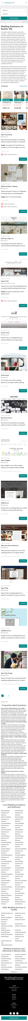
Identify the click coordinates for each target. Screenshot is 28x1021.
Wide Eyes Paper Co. (7, 238)
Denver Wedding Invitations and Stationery (5, 838)
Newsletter (14, 997)
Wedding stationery (5, 132)
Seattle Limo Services (20, 926)
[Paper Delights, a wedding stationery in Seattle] (14, 447)
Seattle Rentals (5, 936)
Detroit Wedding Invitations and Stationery (19, 838)
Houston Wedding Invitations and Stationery (5, 851)
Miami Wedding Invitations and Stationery (19, 863)
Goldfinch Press (6, 630)
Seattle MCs (18, 930)
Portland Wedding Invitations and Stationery (5, 882)
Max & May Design (6, 673)
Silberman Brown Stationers (10, 545)
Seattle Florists (19, 923)
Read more (22, 159)
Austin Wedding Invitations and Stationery (19, 813)
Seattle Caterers (19, 917)
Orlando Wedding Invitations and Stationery (19, 870)
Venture (9, 2)
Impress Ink (5, 281)
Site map (14, 996)
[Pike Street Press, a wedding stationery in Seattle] (14, 405)
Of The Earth (5, 375)
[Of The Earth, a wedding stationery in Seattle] (14, 362)
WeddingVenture (14, 977)
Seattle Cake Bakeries (6, 917)
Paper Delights (5, 460)
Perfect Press (5, 333)
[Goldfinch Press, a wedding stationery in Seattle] (14, 618)
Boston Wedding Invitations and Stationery (19, 819)
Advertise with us (14, 1004)
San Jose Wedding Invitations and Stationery (19, 895)
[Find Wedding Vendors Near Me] (26, 2)
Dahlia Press (5, 503)
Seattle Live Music (5, 930)
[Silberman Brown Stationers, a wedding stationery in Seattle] (14, 533)
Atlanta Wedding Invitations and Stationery (5, 813)
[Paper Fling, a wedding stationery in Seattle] (14, 575)
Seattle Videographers (6, 945)
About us (14, 1006)
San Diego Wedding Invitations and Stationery (20, 889)
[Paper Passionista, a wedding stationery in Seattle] (14, 122)
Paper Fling (4, 588)
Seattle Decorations (20, 919)
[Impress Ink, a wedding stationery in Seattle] (14, 268)
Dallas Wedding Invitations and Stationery (19, 832)
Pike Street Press (6, 418)
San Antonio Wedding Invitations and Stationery (6, 889)
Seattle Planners (19, 934)
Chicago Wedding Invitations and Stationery (19, 825)
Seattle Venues (18, 940)
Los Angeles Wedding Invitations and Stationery (6, 863)
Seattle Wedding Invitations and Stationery (5, 902)
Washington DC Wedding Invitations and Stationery (20, 902)
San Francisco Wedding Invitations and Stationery (6, 895)
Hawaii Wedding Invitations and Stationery (19, 844)
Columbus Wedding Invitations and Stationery (6, 832)
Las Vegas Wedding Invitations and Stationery (20, 857)
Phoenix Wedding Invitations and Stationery (19, 876)
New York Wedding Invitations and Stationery (6, 870)
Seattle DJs (4, 923)
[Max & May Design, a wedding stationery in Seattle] (14, 660)
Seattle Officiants (5, 932)
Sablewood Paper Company (9, 186)
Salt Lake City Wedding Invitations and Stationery (21, 882)
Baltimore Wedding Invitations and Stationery (6, 819)
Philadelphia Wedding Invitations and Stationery (7, 876)
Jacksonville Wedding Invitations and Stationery (6, 857)
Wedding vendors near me (14, 987)
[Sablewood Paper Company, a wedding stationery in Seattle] (14, 173)
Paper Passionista (6, 134)
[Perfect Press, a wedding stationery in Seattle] (14, 320)
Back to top (14, 972)
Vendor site (14, 999)
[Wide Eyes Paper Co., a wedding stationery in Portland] (14, 226)
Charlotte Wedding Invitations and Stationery (6, 825)
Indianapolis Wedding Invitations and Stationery (20, 851)
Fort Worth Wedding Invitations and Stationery (6, 844)
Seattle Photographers (7, 934)
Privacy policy (14, 990)
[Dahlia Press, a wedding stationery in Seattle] (14, 490)
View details (6, 100)
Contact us (14, 1007)
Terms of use (14, 988)
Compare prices (14, 1018)
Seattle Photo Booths (20, 932)
